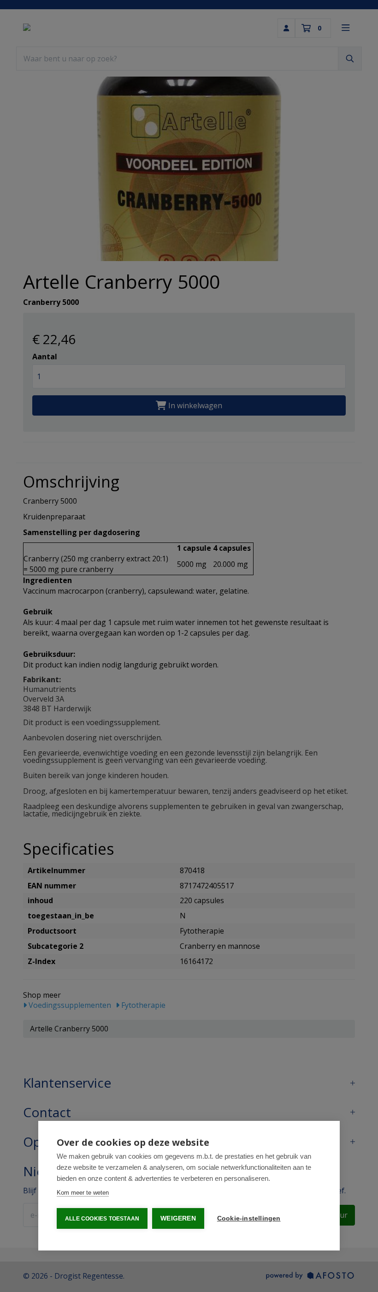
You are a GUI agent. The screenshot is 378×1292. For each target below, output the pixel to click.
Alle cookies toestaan (102, 1218)
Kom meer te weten (83, 1192)
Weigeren (178, 1218)
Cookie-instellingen (249, 1218)
